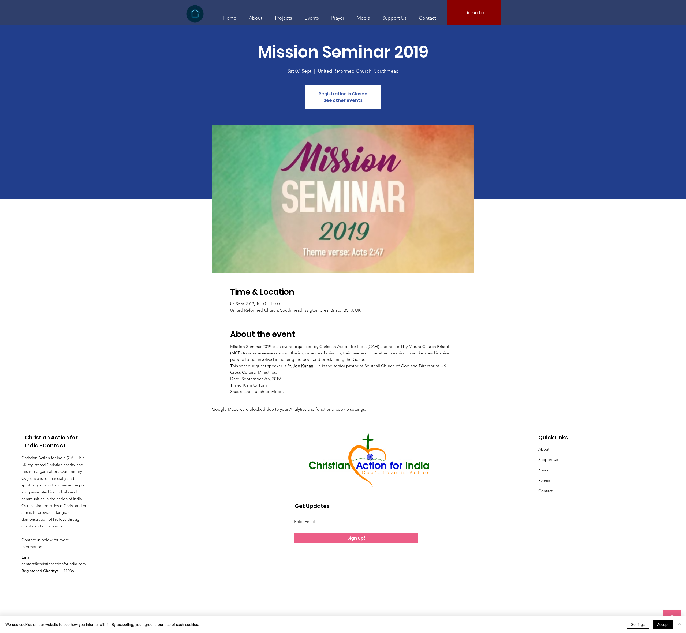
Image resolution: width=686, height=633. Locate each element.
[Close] (679, 624)
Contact (545, 490)
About (543, 449)
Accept (663, 624)
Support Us (548, 459)
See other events (343, 100)
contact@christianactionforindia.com (53, 563)
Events (544, 480)
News (543, 470)
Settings (638, 624)
